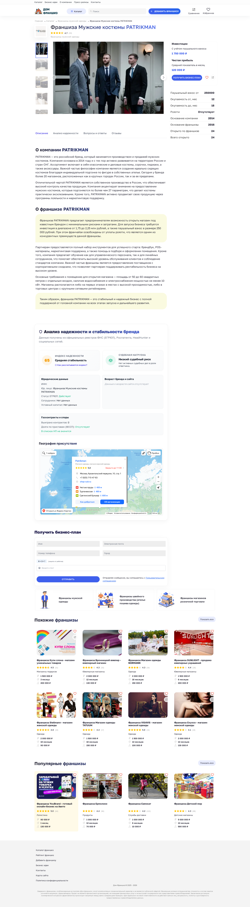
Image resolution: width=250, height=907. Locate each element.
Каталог (38, 2)
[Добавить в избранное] (206, 77)
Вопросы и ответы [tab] (95, 133)
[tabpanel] (101, 225)
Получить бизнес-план (187, 77)
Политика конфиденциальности (52, 880)
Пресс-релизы (81, 2)
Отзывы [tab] (116, 133)
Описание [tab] (41, 133)
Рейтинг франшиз (45, 855)
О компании (66, 2)
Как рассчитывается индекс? (72, 365)
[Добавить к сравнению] (212, 77)
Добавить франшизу (46, 860)
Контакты (96, 2)
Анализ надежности (65, 133)
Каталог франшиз (45, 850)
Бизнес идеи (51, 2)
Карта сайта (42, 875)
